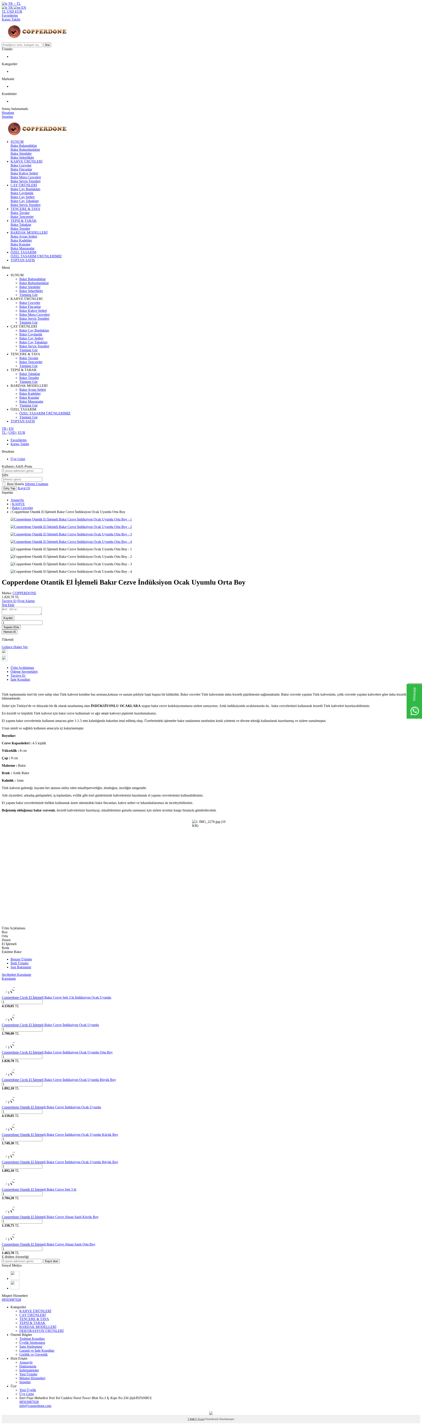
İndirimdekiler (29, 1370)
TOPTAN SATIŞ (23, 260)
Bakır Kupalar (20, 244)
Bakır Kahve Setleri (24, 173)
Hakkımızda (27, 1366)
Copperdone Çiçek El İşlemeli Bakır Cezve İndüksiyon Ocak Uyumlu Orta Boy (57, 1052)
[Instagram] (15, 1278)
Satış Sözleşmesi (30, 1346)
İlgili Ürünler (20, 963)
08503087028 (11, 1299)
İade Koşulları (20, 679)
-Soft (191, 1419)
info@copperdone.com (35, 1406)
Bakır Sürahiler (21, 153)
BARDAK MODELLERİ (29, 232)
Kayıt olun (51, 1261)
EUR (18, 11)
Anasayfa (17, 500)
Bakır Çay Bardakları (25, 189)
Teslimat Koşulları (32, 1339)
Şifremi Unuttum (36, 484)
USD (11, 11)
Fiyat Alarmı (26, 601)
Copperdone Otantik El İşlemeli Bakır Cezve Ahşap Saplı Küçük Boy (50, 1217)
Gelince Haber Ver (15, 647)
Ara (47, 45)
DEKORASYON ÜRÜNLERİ (41, 1331)
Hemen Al (10, 632)
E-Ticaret (200, 1419)
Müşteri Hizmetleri (32, 1378)
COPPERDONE (24, 593)
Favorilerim (10, 15)
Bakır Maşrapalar (23, 248)
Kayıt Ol (24, 488)
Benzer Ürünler (21, 959)
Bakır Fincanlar (21, 169)
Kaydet (8, 618)
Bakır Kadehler (21, 240)
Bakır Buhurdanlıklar (25, 149)
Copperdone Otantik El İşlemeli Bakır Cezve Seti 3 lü (39, 1189)
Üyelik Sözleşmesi (32, 1342)
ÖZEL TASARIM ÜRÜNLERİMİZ (36, 256)
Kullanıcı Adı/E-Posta (17, 466)
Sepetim (25, 1382)
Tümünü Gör (28, 295)
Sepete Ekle (11, 627)
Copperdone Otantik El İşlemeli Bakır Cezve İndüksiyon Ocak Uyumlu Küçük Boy (60, 1134)
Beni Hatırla (16, 484)
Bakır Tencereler (22, 217)
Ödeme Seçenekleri (24, 671)
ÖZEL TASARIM (23, 252)
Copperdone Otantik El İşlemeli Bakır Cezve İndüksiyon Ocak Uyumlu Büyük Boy (60, 1162)
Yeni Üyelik (27, 1390)
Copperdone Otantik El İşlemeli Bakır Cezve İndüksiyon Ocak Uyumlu (51, 1107)
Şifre (5, 475)
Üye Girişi (18, 459)
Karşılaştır (9, 978)
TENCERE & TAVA (25, 209)
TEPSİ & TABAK (24, 221)
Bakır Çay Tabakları (25, 201)
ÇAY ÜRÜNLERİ (24, 185)
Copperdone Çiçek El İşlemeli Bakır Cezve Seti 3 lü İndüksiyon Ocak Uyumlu (56, 997)
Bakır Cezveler (21, 165)
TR (10, 7)
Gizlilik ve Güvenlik (33, 1354)
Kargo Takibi (11, 19)
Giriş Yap (9, 488)
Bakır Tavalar (20, 213)
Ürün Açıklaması (22, 667)
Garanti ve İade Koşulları (36, 1350)
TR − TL (14, 3)
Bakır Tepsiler (20, 228)
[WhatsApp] (15, 1288)
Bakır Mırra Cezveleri (26, 177)
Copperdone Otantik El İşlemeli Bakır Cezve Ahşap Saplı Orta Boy (48, 1244)
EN (23, 7)
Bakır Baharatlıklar (24, 145)
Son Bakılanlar (21, 967)
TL (4, 11)
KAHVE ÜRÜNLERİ (26, 161)
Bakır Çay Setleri (23, 197)
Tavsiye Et (9, 601)
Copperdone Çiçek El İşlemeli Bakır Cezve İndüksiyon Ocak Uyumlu (50, 1025)
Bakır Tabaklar (21, 224)
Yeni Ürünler (28, 1374)
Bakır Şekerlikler (22, 157)
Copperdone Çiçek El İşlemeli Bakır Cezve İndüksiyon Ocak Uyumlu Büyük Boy (59, 1080)
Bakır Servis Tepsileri (25, 181)
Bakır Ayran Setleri (24, 236)
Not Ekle (8, 605)
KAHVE (18, 504)
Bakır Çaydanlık (22, 193)
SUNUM (17, 142)
